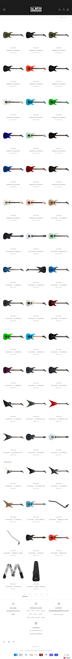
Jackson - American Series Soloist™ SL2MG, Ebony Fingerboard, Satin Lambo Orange (58, 553)
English (35, 646)
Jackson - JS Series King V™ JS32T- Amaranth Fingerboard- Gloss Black (13, 452)
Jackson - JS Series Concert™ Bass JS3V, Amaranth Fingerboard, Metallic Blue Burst (13, 285)
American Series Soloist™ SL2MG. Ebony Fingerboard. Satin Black (13, 84)
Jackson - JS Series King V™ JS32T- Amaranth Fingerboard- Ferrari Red (59, 419)
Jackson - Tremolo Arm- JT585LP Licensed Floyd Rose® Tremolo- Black (58, 520)
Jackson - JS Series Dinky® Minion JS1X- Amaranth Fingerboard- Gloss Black (58, 352)
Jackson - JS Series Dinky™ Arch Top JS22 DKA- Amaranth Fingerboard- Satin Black (36, 385)
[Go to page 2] (47, 594)
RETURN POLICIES (13, 610)
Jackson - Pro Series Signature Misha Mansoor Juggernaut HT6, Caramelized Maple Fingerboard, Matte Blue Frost (36, 520)
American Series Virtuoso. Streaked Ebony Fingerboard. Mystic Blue (13, 151)
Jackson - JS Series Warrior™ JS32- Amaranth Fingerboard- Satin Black (58, 486)
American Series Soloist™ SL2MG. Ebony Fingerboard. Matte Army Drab (58, 50)
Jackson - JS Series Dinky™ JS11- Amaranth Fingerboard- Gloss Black (58, 385)
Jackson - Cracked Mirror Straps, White (13, 587)
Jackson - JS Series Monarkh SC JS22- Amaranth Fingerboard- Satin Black (36, 452)
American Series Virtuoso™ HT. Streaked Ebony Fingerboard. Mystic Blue (13, 184)
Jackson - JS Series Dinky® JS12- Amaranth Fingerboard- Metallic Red (58, 318)
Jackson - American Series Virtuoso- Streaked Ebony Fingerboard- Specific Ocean (59, 251)
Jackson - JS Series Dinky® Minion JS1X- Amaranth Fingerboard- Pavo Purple (13, 385)
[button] (67, 658)
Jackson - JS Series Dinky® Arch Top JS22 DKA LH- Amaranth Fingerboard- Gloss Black (36, 285)
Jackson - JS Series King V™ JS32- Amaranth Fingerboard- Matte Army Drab (36, 419)
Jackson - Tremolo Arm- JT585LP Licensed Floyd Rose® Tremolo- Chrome (13, 553)
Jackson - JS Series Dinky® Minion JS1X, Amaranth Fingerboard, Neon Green (13, 352)
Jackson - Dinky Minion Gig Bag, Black (36, 587)
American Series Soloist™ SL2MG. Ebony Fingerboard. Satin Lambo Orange (36, 84)
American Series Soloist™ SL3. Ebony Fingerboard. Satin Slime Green (58, 117)
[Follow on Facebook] (4, 642)
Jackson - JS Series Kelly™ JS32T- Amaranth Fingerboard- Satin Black (13, 419)
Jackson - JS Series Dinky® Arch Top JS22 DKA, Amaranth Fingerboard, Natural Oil (59, 218)
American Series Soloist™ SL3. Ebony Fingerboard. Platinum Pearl (13, 117)
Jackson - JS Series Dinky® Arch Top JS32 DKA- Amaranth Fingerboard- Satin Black (13, 318)
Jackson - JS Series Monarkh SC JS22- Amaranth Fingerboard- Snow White (58, 452)
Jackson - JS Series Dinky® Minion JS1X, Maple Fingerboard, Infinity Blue (36, 352)
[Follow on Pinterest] (14, 642)
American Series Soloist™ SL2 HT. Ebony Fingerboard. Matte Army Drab (13, 50)
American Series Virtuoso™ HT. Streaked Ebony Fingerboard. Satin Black (59, 184)
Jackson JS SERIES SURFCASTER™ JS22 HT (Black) (13, 251)
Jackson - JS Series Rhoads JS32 (13, 486)
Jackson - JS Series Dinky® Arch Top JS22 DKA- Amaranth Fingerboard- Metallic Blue (58, 285)
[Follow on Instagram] (9, 642)
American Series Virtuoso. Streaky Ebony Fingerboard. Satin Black (59, 151)
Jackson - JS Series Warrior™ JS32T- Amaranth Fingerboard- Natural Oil (13, 520)
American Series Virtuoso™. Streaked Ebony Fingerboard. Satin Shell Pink (36, 218)
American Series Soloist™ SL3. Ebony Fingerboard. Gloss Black (58, 84)
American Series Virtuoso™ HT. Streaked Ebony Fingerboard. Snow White (13, 218)
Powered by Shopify (45, 650)
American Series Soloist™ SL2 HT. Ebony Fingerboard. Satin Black (36, 50)
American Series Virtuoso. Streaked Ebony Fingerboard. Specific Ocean (36, 151)
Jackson (13, 47)
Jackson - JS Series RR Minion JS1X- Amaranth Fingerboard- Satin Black (36, 486)
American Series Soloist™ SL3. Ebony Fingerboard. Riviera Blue (36, 117)
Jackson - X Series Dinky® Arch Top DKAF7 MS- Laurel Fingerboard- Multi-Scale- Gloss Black (36, 553)
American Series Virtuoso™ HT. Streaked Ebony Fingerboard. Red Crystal (36, 184)
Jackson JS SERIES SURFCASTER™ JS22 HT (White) (36, 251)
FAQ (13, 614)
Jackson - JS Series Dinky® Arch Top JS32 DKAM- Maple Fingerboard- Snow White (36, 318)
